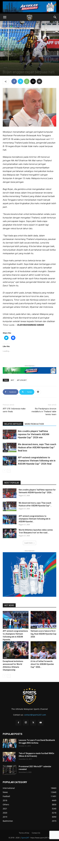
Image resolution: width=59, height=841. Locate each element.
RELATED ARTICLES (13, 424)
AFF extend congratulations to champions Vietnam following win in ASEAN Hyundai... (34, 519)
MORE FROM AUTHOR (34, 424)
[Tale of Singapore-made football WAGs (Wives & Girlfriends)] (9, 757)
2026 (5, 438)
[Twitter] (20, 81)
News (11, 23)
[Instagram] (26, 722)
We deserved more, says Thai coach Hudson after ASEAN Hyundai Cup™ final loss (37, 447)
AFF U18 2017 (21, 380)
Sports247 (25, 837)
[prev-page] (4, 470)
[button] (4, 17)
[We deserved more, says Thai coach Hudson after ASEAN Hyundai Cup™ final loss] (9, 447)
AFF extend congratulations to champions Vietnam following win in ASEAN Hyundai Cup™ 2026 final (36, 460)
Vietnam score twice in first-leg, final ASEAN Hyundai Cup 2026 (43, 634)
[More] (38, 392)
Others (33, 627)
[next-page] (9, 470)
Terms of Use (24, 833)
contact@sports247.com (35, 714)
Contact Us (36, 833)
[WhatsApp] (27, 81)
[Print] (39, 81)
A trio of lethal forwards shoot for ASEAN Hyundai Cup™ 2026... (42, 664)
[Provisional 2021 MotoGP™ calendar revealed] (9, 770)
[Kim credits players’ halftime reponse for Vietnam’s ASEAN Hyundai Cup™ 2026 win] (9, 434)
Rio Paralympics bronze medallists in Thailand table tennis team (44, 411)
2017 (12, 380)
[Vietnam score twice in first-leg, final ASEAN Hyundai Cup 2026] (43, 620)
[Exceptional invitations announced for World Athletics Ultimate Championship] (16, 650)
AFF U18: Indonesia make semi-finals (14, 410)
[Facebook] (14, 81)
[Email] (33, 81)
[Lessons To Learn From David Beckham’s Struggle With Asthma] (9, 743)
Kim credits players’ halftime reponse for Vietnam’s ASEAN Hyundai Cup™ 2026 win (33, 434)
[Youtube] (40, 722)
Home (3, 23)
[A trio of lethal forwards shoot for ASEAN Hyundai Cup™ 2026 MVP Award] (43, 650)
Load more (28, 543)
